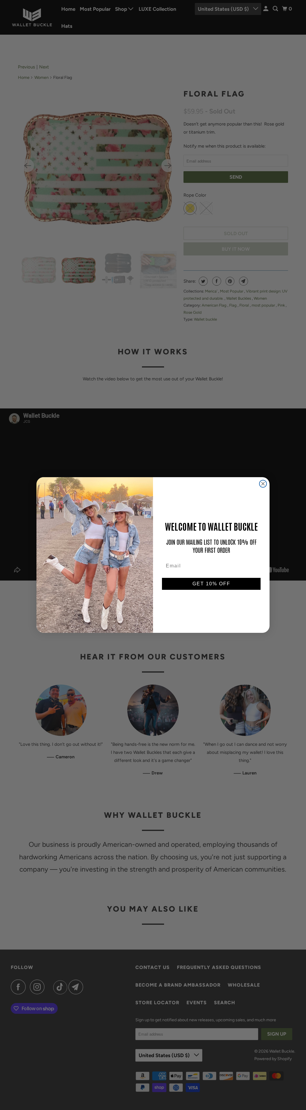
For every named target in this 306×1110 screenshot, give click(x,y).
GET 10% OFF (211, 583)
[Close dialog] (263, 483)
